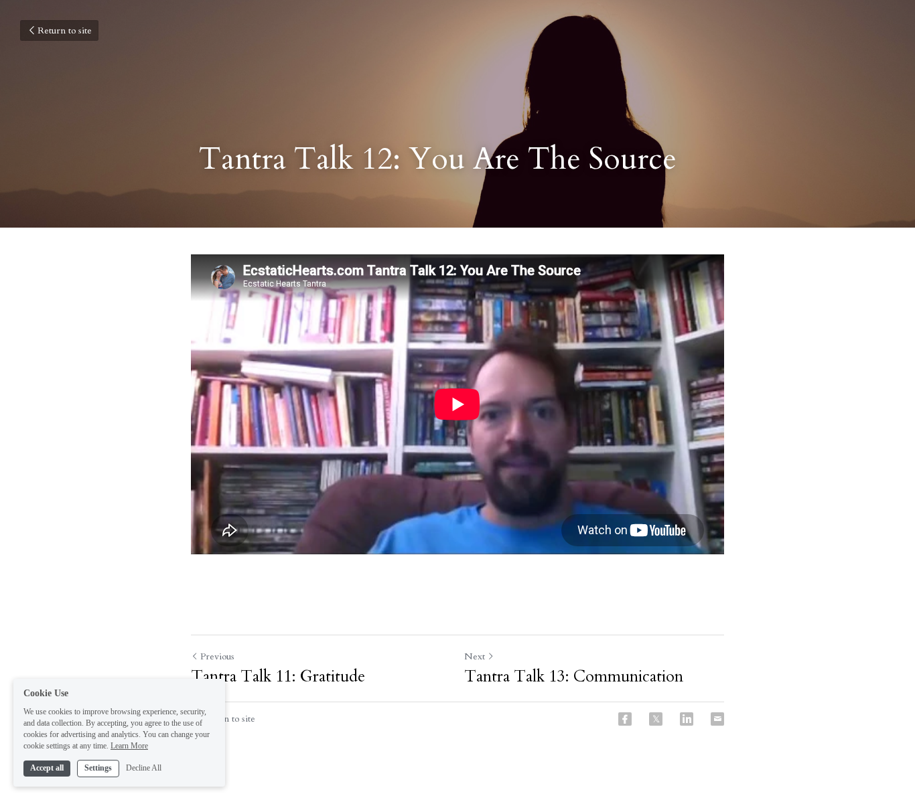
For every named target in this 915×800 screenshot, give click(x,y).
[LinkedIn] (686, 719)
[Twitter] (655, 719)
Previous (217, 656)
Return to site (65, 30)
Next (474, 656)
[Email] (717, 719)
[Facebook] (625, 719)
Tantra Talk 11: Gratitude (278, 677)
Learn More (129, 745)
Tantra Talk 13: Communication (573, 677)
